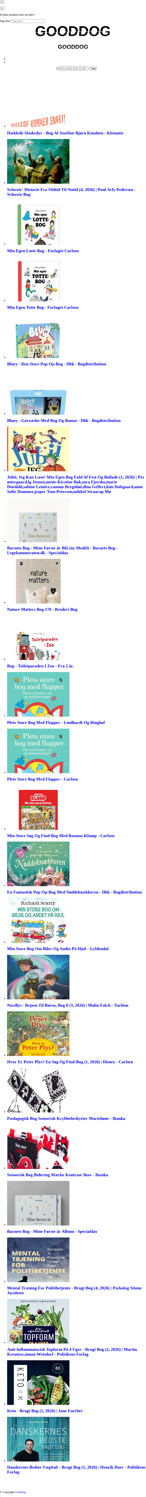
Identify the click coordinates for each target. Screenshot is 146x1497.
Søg (93, 68)
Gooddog (20, 1492)
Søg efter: (5, 20)
